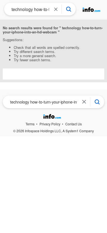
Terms (30, 123)
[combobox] (28, 9)
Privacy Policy (50, 123)
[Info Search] (68, 9)
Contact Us (73, 123)
